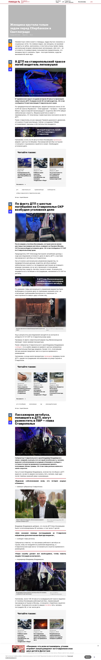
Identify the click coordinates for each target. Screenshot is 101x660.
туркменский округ (39, 189)
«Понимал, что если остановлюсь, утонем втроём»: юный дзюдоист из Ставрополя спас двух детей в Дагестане (49, 648)
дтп (17, 189)
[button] (18, 648)
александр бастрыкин (51, 404)
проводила (48, 356)
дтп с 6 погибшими (21, 404)
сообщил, (18, 347)
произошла (57, 140)
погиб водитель (51, 189)
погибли (48, 605)
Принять (88, 657)
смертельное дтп (26, 189)
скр (41, 404)
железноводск (33, 404)
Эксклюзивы (82, 2)
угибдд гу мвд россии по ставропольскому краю (28, 193)
